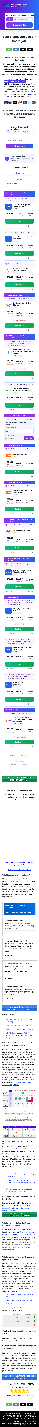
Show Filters (20, 173)
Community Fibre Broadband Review (19, 1025)
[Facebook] (16, 49)
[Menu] (34, 5)
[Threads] (30, 49)
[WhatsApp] (9, 49)
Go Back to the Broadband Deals (19, 870)
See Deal (18, 221)
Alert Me (29, 438)
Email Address (9, 435)
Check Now (21, 146)
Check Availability (19, 25)
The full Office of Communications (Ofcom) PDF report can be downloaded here (20, 1182)
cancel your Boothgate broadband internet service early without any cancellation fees (18, 1247)
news (25, 1418)
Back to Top (13, 764)
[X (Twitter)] (23, 49)
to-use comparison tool (14, 1420)
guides (30, 1418)
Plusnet (5, 1144)
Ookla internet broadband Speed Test (19, 1029)
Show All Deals (25, 764)
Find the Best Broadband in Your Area (19, 15)
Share (31, 226)
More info (9, 226)
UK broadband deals (27, 1421)
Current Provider (10, 428)
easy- (5, 1420)
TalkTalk (19, 1149)
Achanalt (11, 1423)
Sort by (19, 179)
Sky (25, 1141)
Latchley (4, 1423)
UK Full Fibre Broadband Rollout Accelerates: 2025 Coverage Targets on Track (20, 1035)
